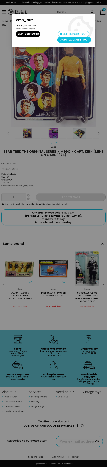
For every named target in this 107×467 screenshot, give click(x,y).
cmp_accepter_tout (75, 39)
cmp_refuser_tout (74, 34)
